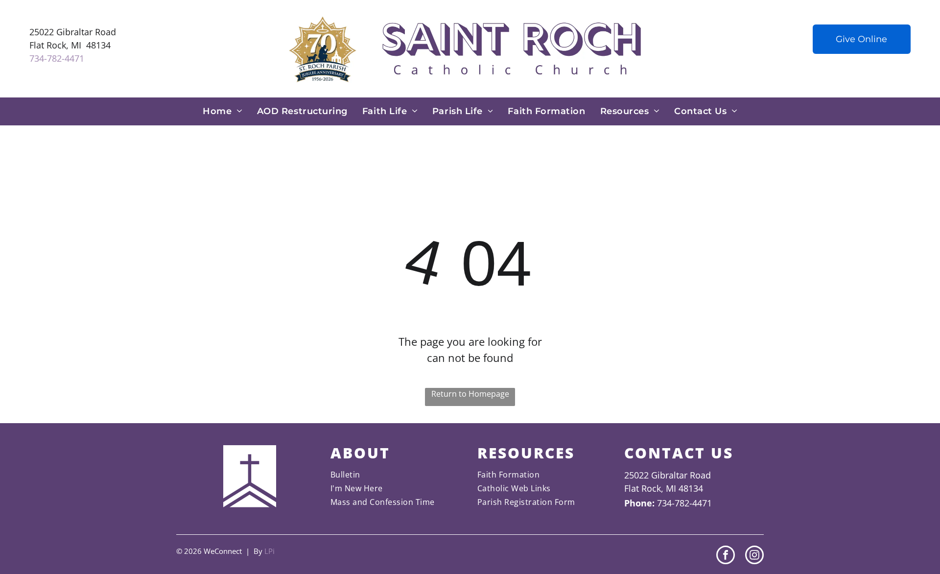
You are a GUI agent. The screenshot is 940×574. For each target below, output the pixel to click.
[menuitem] (222, 111)
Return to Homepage (470, 393)
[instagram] (754, 556)
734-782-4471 (56, 58)
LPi (269, 551)
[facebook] (725, 556)
